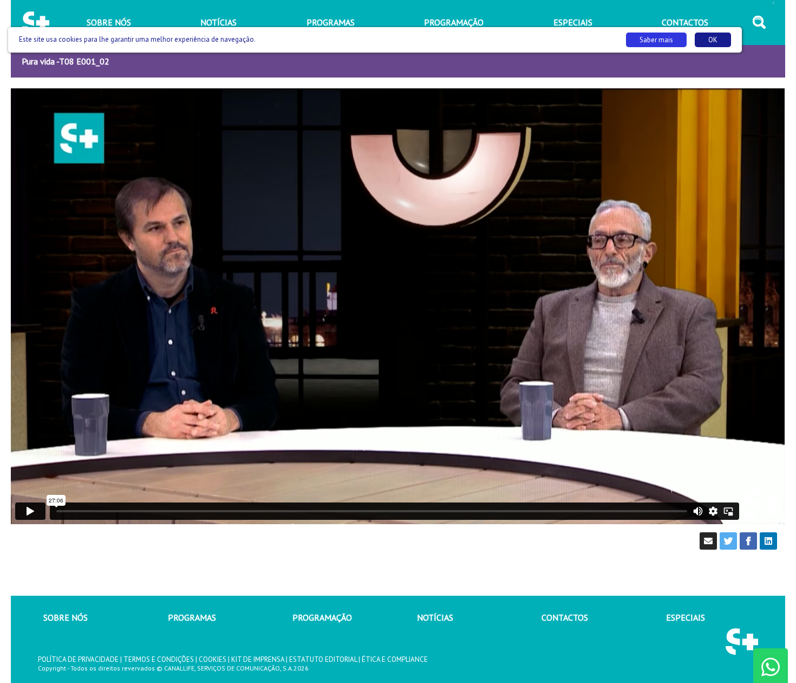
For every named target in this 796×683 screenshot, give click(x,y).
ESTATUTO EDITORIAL (323, 659)
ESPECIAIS (685, 617)
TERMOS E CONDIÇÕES (158, 659)
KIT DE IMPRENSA (257, 659)
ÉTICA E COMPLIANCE (395, 659)
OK (712, 39)
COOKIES (212, 659)
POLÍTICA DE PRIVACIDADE (78, 659)
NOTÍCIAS (435, 617)
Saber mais (656, 39)
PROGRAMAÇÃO (322, 617)
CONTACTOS (564, 617)
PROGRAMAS (192, 617)
